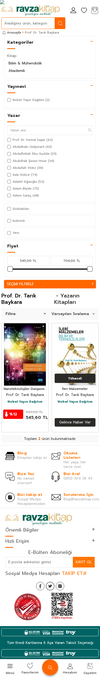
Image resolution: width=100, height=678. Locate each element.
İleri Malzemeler (75, 389)
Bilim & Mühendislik (25, 63)
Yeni (16, 232)
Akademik (17, 70)
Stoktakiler (21, 208)
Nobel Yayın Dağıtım (24, 402)
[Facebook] (40, 586)
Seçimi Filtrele (20, 284)
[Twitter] (50, 586)
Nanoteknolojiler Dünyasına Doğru (25, 389)
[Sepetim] (95, 10)
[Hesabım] (73, 10)
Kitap (12, 56)
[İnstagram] (60, 586)
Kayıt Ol (84, 562)
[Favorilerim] (84, 10)
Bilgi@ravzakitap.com (81, 499)
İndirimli (19, 220)
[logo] (30, 10)
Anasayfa (14, 32)
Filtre (10, 314)
